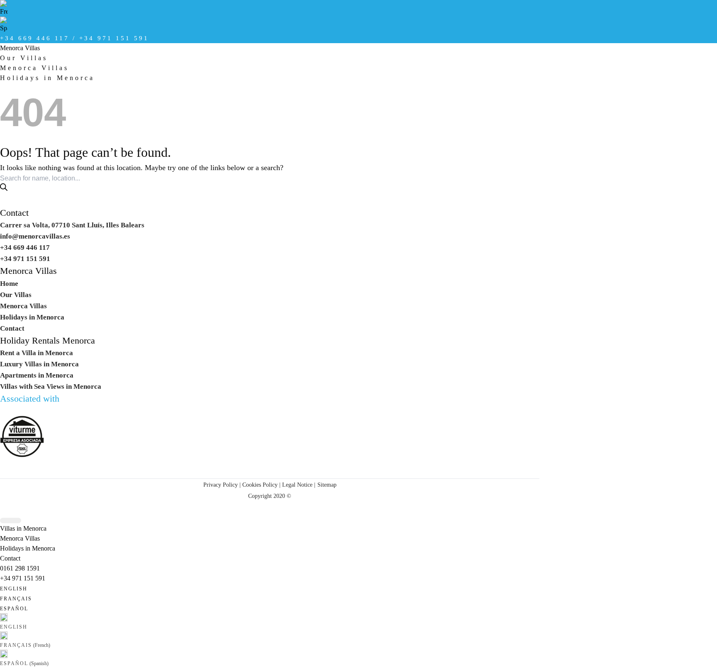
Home (9, 284)
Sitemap (327, 484)
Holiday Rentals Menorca (47, 341)
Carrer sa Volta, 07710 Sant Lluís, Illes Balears (72, 225)
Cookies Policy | (261, 484)
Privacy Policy (220, 484)
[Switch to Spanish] (269, 25)
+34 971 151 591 (22, 578)
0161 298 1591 (20, 568)
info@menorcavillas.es (35, 236)
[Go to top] (10, 520)
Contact (14, 213)
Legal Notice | (297, 484)
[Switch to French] (269, 8)
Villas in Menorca (23, 528)
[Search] (3, 187)
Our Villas (24, 57)
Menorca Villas (20, 47)
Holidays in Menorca (47, 77)
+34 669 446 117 (25, 247)
